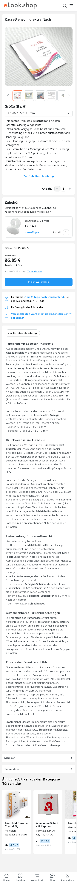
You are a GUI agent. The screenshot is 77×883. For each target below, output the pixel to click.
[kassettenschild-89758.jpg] (18, 95)
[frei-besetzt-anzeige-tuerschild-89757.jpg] (62, 95)
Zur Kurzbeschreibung (22, 333)
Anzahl (47, 188)
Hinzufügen (32, 232)
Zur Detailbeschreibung (38, 176)
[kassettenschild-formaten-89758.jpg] (51, 95)
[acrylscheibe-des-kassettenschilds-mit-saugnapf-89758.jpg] (40, 95)
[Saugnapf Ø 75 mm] (14, 226)
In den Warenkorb (38, 282)
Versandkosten (34, 271)
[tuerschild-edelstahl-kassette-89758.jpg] (29, 95)
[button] (67, 221)
